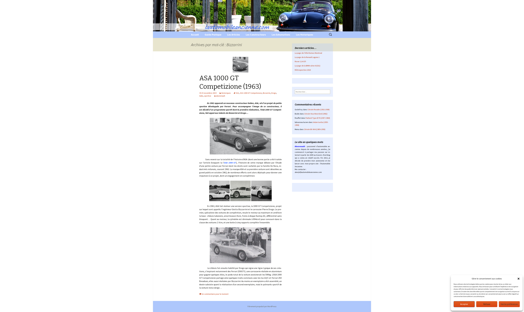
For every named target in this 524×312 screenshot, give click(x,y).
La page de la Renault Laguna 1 (307, 57)
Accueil (195, 34)
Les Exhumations (281, 34)
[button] (518, 278)
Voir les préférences (509, 304)
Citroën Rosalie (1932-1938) (318, 109)
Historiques (226, 93)
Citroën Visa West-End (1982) (315, 114)
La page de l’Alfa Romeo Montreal (308, 53)
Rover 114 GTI (300, 61)
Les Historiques (304, 34)
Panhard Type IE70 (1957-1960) (318, 118)
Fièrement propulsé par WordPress (262, 306)
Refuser (486, 304)
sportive (207, 96)
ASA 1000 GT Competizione (251, 93)
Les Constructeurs (256, 34)
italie (201, 96)
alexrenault (220, 96)
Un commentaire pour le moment (215, 294)
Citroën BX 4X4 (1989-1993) (314, 129)
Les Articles (233, 34)
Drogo (273, 93)
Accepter (464, 304)
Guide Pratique (213, 34)
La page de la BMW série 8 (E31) (307, 65)
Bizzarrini (266, 93)
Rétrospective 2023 (303, 70)
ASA (237, 93)
